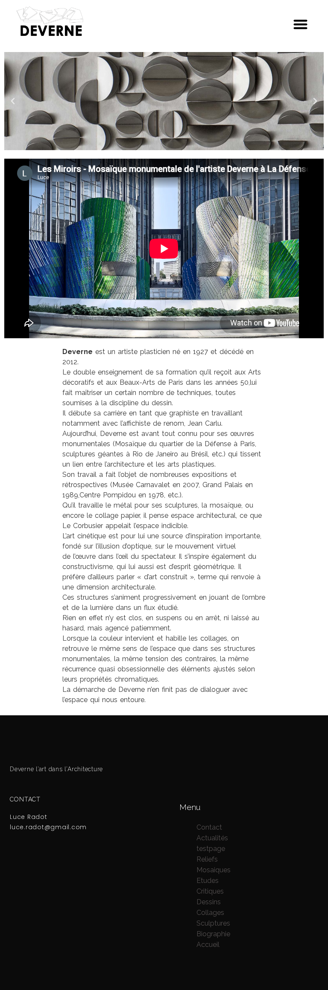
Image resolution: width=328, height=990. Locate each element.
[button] (300, 24)
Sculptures (213, 923)
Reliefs (207, 859)
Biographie (213, 934)
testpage (210, 849)
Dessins (208, 902)
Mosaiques (213, 870)
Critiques (210, 891)
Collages (210, 913)
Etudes (207, 881)
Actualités (212, 838)
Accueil (208, 945)
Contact (209, 827)
